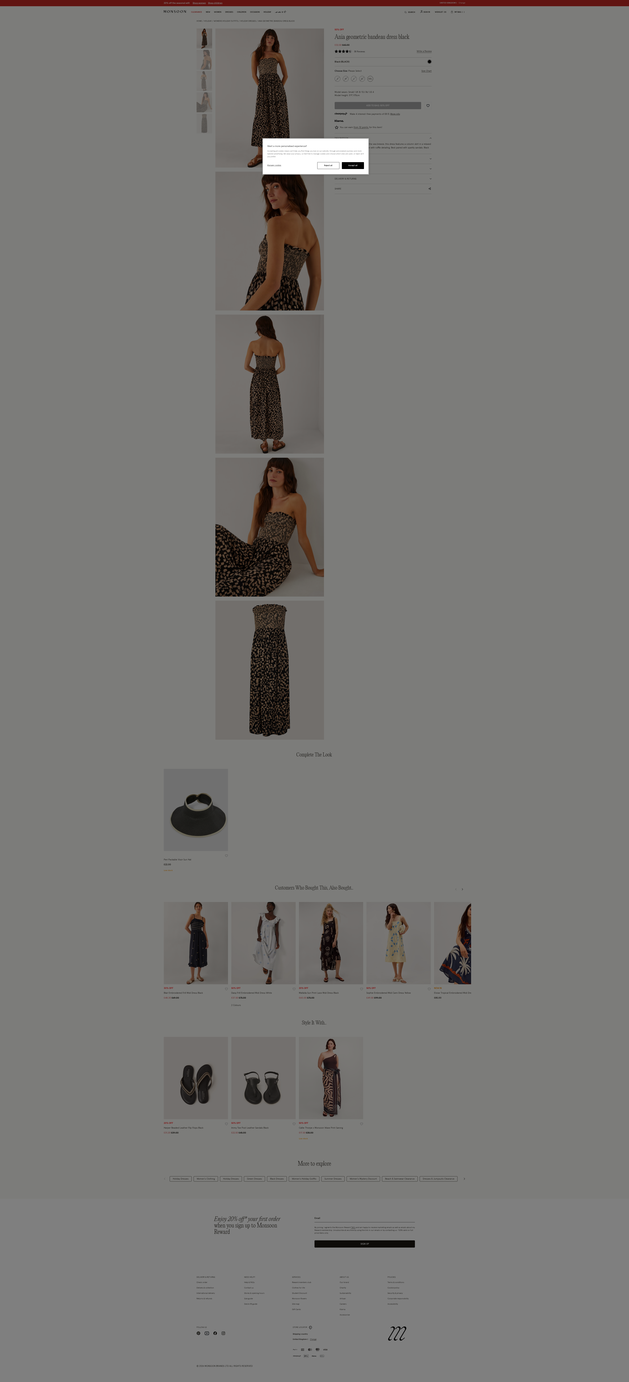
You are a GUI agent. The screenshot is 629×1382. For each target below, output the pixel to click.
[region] (315, 156)
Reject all (328, 165)
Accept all (352, 165)
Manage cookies (274, 165)
